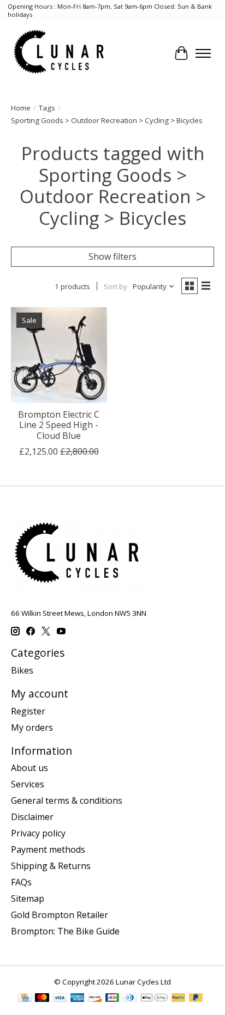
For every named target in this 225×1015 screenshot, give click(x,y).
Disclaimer (32, 817)
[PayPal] (178, 998)
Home (21, 108)
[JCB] (112, 998)
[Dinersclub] (130, 998)
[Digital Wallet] (154, 998)
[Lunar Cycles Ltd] (59, 53)
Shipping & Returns (51, 866)
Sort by (115, 286)
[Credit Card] (25, 998)
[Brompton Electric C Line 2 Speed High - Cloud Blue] (59, 355)
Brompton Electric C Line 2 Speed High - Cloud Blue (58, 424)
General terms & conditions (66, 800)
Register (28, 711)
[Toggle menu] (203, 53)
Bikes (22, 670)
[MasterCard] (42, 998)
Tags (47, 108)
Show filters (112, 256)
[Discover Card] (95, 998)
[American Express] (77, 998)
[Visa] (59, 998)
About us (29, 768)
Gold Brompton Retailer (59, 915)
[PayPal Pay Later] (196, 998)
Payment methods (48, 849)
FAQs (21, 882)
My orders (32, 727)
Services (27, 784)
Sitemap (27, 898)
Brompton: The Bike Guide (65, 931)
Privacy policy (38, 833)
